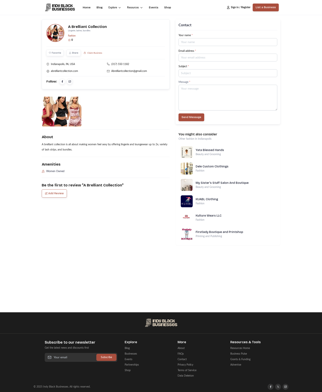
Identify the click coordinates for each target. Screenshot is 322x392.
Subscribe (106, 357)
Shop (167, 7)
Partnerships (132, 364)
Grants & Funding (240, 359)
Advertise (235, 364)
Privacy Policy (185, 364)
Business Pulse (238, 353)
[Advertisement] (228, 271)
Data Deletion (186, 375)
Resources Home (240, 348)
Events (153, 7)
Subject (184, 66)
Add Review (56, 193)
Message (184, 82)
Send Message (191, 117)
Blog (99, 7)
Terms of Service (187, 370)
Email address (187, 51)
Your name (186, 35)
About (181, 348)
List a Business (266, 7)
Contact (182, 359)
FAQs (181, 353)
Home (87, 7)
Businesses (131, 353)
